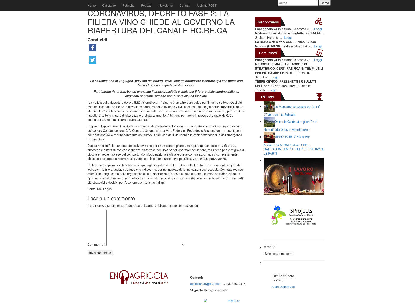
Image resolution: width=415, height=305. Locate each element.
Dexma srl (233, 301)
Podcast (146, 5)
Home (92, 5)
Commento (96, 244)
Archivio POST (207, 5)
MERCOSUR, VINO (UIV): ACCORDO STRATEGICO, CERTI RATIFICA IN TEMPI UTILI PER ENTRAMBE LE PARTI (294, 145)
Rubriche (128, 5)
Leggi (318, 29)
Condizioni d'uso (283, 286)
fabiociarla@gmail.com (205, 283)
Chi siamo (109, 5)
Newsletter (166, 5)
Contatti (185, 5)
